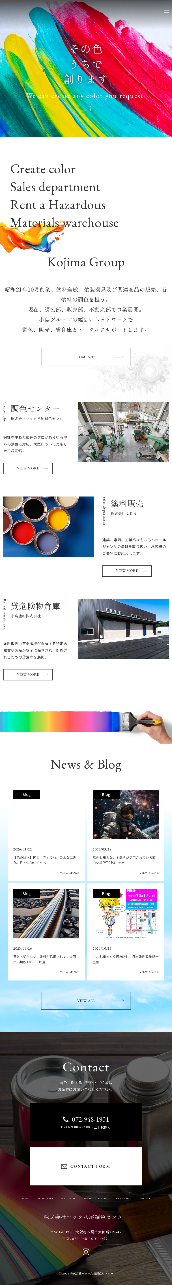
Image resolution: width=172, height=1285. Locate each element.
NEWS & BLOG (124, 1198)
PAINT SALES (68, 1198)
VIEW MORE (28, 468)
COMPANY (86, 357)
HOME (25, 1198)
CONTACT (144, 1198)
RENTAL (87, 1198)
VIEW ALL (86, 1000)
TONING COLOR (44, 1198)
